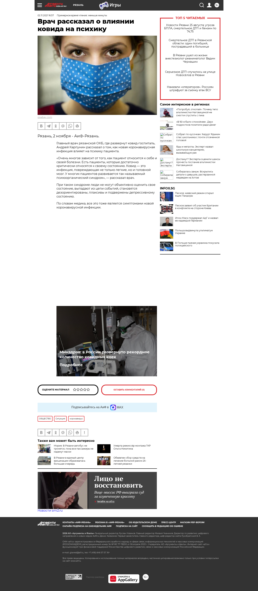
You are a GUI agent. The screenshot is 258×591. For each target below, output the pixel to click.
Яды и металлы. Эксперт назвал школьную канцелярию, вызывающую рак (194, 149)
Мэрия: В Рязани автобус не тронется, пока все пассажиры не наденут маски (73, 448)
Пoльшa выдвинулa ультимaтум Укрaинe (194, 231)
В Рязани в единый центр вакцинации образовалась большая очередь (69, 460)
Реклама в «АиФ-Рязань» (109, 522)
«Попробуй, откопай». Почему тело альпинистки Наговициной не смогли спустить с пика (197, 112)
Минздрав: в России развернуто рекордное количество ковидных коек (104, 354)
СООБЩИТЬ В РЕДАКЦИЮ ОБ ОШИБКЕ (162, 526)
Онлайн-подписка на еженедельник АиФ (87, 526)
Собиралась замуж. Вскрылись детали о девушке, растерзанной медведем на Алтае (195, 174)
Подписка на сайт (126, 526)
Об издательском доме (143, 522)
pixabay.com (45, 117)
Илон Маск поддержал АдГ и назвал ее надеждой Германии (196, 219)
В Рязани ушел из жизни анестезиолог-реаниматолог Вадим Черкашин (190, 58)
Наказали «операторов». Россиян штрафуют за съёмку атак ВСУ (190, 88)
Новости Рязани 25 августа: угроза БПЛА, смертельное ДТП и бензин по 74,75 (190, 28)
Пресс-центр (168, 522)
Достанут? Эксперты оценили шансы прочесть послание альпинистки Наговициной (198, 162)
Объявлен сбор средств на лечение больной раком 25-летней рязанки (130, 460)
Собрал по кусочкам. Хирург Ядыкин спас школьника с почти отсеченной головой (198, 137)
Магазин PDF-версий (192, 522)
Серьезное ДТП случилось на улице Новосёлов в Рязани (190, 73)
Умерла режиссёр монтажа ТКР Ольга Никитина (132, 447)
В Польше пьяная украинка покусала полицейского (197, 244)
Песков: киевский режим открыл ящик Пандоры (194, 194)
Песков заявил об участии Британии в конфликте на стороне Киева (196, 207)
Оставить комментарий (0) (129, 390)
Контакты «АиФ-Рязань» (77, 522)
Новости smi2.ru (50, 510)
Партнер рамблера (95, 577)
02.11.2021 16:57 (46, 15)
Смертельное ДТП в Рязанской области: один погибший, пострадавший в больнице (190, 43)
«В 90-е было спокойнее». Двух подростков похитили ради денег (196, 123)
